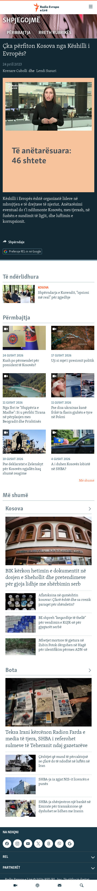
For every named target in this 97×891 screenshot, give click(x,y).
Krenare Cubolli (15, 71)
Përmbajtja (18, 33)
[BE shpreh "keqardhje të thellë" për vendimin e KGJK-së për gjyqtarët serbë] (20, 624)
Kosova (43, 287)
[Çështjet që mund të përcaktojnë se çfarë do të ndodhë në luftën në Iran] (20, 763)
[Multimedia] (15, 885)
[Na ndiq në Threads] (48, 843)
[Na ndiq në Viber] (59, 843)
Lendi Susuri (46, 71)
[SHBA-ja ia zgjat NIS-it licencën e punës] (20, 785)
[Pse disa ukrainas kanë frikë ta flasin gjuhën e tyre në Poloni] (72, 385)
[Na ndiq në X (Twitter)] (38, 843)
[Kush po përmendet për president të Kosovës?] (24, 338)
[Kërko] (81, 885)
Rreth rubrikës (55, 33)
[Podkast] (37, 885)
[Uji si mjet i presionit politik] (72, 338)
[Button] (13, 243)
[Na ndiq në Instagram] (17, 843)
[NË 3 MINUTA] (59, 885)
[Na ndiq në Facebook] (7, 843)
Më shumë (86, 480)
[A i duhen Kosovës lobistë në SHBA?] (72, 442)
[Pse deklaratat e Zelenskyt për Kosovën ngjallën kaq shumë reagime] (24, 442)
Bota (11, 670)
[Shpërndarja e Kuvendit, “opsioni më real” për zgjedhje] (19, 294)
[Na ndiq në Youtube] (28, 843)
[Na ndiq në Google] (69, 843)
